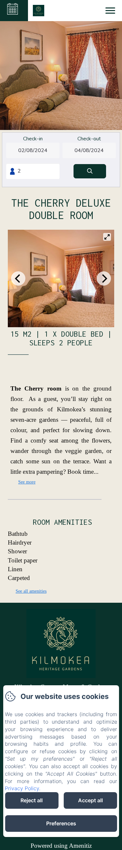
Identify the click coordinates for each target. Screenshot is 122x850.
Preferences (61, 823)
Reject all (31, 800)
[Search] (90, 171)
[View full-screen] (107, 237)
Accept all (90, 800)
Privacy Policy (22, 788)
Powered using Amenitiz (61, 845)
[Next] (104, 278)
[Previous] (18, 278)
